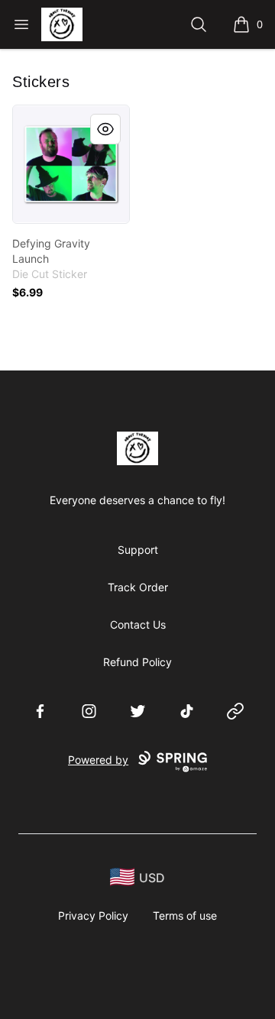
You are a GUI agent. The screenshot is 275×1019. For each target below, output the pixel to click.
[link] (71, 164)
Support (138, 549)
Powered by (98, 759)
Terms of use (185, 915)
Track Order (138, 587)
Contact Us (138, 624)
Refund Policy (137, 661)
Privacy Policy (93, 915)
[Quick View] (105, 129)
